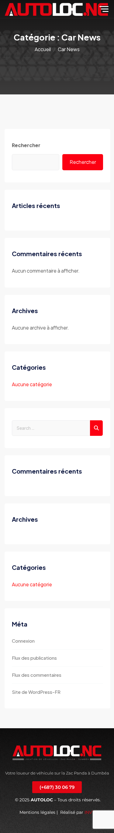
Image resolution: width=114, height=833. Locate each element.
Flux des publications (34, 658)
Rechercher (26, 145)
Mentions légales (37, 812)
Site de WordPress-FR (36, 692)
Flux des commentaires (36, 675)
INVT (90, 812)
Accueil (43, 49)
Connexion (23, 641)
